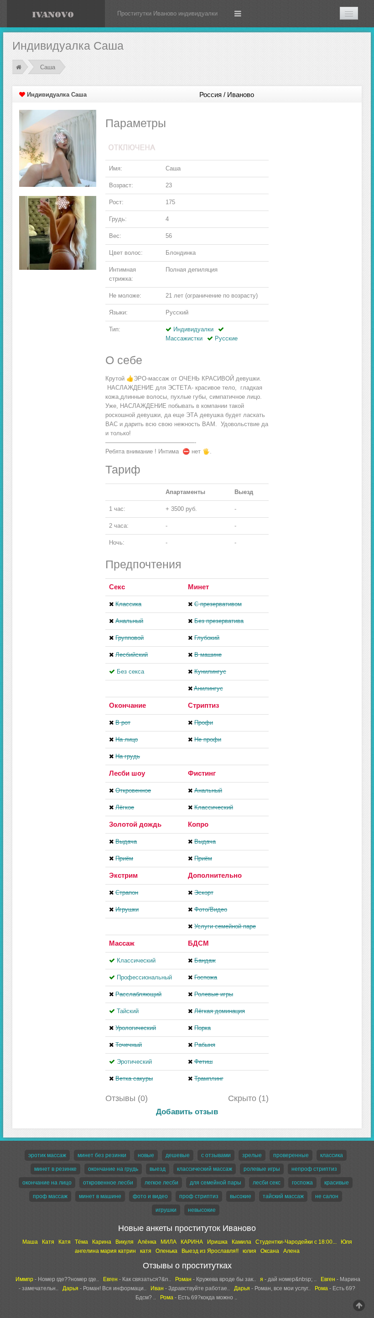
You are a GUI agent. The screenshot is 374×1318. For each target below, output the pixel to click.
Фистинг (202, 773)
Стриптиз (203, 705)
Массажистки (184, 338)
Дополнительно (215, 875)
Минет (198, 587)
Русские (226, 338)
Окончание (127, 705)
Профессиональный (144, 977)
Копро (198, 824)
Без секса (130, 671)
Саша (47, 67)
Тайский (128, 1011)
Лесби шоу (127, 773)
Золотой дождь (135, 824)
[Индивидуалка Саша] (57, 147)
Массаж (122, 943)
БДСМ (198, 943)
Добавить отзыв (187, 1111)
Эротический (134, 1061)
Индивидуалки (193, 329)
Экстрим (123, 875)
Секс (117, 587)
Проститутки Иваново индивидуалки (167, 13)
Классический (136, 960)
